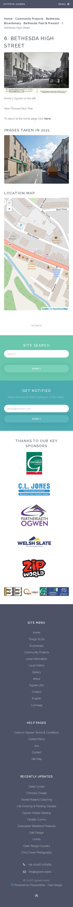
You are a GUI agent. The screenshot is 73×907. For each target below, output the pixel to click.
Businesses (36, 645)
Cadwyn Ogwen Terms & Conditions (36, 732)
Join (36, 745)
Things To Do (36, 639)
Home (8, 18)
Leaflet (45, 308)
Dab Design (36, 832)
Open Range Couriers (36, 845)
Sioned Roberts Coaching (36, 799)
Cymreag (36, 705)
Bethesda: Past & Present (41, 23)
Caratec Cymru (36, 819)
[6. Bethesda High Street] (36, 250)
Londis (36, 839)
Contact (36, 691)
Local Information (36, 658)
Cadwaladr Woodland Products (37, 826)
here (47, 118)
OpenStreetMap (60, 308)
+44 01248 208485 (39, 864)
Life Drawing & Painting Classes (36, 806)
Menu (62, 4)
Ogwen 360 (36, 685)
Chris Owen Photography (36, 852)
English (36, 698)
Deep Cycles (37, 786)
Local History (37, 665)
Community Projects (29, 18)
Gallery (36, 672)
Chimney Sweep (36, 793)
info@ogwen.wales (39, 871)
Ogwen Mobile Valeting (36, 812)
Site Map (36, 758)
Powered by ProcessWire (29, 885)
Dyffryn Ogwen (14, 4)
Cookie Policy (36, 739)
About (36, 678)
